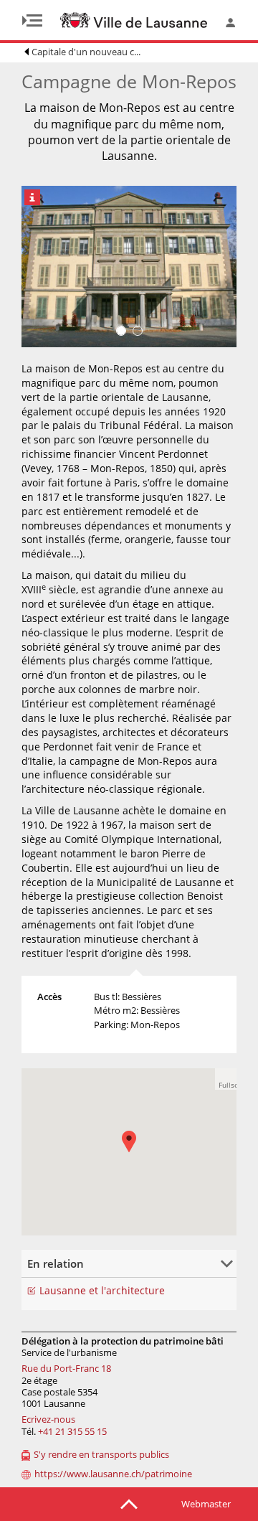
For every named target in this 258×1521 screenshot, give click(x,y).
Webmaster (206, 1503)
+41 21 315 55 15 (72, 1431)
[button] (136, 1152)
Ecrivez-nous (48, 1419)
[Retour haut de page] (129, 1503)
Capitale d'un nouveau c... (86, 51)
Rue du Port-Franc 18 (66, 1368)
